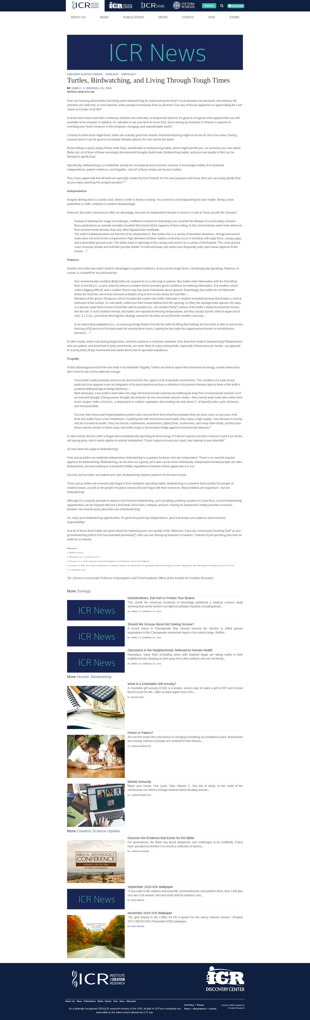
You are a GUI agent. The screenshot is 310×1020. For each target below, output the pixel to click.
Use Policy (189, 1005)
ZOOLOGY (111, 74)
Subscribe (237, 6)
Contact (212, 1009)
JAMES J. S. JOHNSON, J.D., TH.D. (91, 88)
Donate (209, 5)
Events (188, 17)
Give (211, 17)
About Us (78, 17)
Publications (133, 17)
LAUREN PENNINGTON (141, 746)
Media (163, 17)
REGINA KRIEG (137, 697)
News (104, 17)
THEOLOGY (128, 74)
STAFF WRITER (137, 900)
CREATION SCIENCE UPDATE (85, 74)
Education (131, 1001)
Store (234, 17)
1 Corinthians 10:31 (91, 557)
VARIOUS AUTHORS (140, 851)
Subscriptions (199, 1009)
